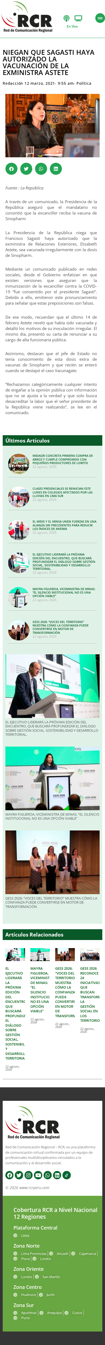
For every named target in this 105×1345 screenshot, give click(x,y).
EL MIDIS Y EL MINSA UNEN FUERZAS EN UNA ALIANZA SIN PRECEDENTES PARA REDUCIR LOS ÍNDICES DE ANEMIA (64, 524)
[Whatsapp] (48, 1175)
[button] (11, 169)
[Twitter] (19, 1175)
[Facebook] (9, 1175)
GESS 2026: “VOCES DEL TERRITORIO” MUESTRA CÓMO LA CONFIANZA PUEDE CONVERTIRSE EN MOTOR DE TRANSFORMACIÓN (61, 627)
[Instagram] (28, 1175)
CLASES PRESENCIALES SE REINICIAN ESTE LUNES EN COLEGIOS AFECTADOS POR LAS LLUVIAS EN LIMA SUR (63, 492)
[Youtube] (38, 1175)
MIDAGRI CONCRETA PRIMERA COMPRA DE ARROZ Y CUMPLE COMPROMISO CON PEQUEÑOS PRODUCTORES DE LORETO (63, 459)
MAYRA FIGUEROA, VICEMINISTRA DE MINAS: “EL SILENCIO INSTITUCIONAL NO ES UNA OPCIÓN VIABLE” (64, 592)
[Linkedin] (57, 1175)
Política (83, 83)
